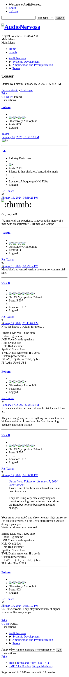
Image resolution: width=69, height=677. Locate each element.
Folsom (5, 107)
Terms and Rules (26, 662)
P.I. (3, 150)
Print (4, 93)
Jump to (6, 649)
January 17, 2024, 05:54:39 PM (20, 404)
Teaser (5, 133)
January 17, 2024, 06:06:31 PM (19, 475)
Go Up (5, 623)
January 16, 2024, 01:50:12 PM (20, 137)
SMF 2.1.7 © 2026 (20, 666)
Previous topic (9, 90)
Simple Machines (42, 666)
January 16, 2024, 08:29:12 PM (19, 266)
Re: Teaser (7, 191)
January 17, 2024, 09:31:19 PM (19, 605)
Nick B (5, 283)
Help (12, 662)
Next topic (26, 90)
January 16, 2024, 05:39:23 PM (19, 197)
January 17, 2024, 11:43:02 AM (19, 323)
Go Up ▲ (44, 662)
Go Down (7, 96)
